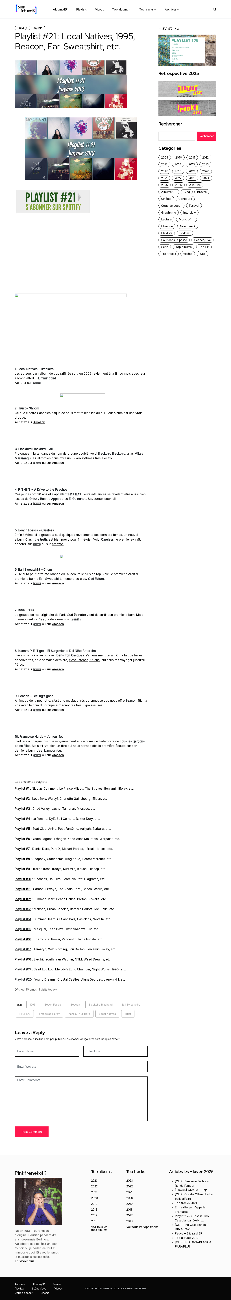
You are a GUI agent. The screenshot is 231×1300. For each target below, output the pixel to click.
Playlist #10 (23, 879)
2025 (164, 185)
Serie (164, 247)
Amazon (39, 422)
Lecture (166, 219)
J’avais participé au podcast (48, 655)
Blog (187, 192)
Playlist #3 (22, 808)
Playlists (81, 9)
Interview (189, 212)
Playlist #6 (22, 839)
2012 (205, 157)
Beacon (75, 1004)
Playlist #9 (22, 869)
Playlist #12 (23, 899)
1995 (33, 1004)
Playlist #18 (23, 959)
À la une (195, 185)
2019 (192, 171)
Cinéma (166, 199)
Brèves (202, 192)
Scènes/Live (202, 240)
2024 (206, 178)
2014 (178, 164)
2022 (178, 178)
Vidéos (99, 9)
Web (202, 254)
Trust (128, 1013)
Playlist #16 (23, 939)
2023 (192, 178)
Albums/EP (60, 9)
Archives (170, 9)
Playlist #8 (22, 859)
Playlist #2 (22, 798)
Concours (185, 199)
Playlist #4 (22, 819)
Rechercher (170, 124)
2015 (192, 164)
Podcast (184, 233)
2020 (205, 171)
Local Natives (107, 1013)
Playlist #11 (22, 889)
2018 (178, 171)
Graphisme (168, 212)
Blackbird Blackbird (101, 1004)
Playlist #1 (22, 788)
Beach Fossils (53, 1004)
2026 (178, 185)
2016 (205, 164)
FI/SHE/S (24, 1013)
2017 (164, 171)
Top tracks (146, 9)
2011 (192, 157)
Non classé (187, 226)
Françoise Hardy (49, 1013)
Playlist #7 (22, 849)
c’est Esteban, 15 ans (84, 660)
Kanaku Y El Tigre (79, 1013)
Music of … (186, 219)
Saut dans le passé (174, 240)
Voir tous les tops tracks (142, 1226)
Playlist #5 (22, 829)
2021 (164, 178)
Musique (167, 226)
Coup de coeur (171, 205)
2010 (178, 157)
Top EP (204, 247)
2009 (164, 157)
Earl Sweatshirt (130, 1004)
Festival (194, 205)
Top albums (120, 9)
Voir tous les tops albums (99, 1228)
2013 (21, 28)
